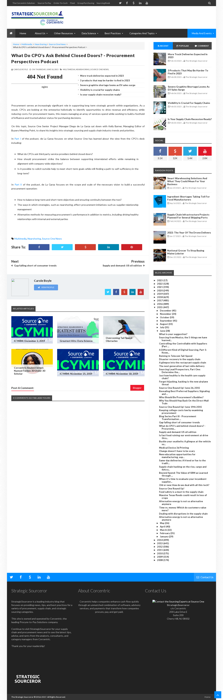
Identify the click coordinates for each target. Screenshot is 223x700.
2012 (160, 546)
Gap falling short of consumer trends (179, 422)
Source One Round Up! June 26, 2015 (179, 387)
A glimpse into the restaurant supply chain (182, 362)
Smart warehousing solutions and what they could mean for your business (187, 181)
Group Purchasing (85, 3)
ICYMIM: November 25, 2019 (76, 373)
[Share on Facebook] (39, 247)
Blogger (137, 387)
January (164, 536)
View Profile (47, 287)
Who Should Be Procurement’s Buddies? (181, 397)
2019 (160, 293)
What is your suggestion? (173, 334)
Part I (17, 138)
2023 (160, 280)
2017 (160, 300)
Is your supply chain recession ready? (100, 94)
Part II (18, 184)
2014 (160, 540)
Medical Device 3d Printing (174, 447)
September (166, 320)
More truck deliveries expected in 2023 (102, 75)
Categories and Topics (142, 33)
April (163, 526)
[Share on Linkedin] (108, 247)
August (164, 324)
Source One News (57, 44)
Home (16, 44)
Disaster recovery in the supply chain (179, 359)
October (165, 317)
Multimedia (26, 44)
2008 (160, 560)
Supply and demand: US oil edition (177, 432)
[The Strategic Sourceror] (37, 17)
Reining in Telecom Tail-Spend (175, 356)
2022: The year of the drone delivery (189, 232)
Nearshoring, (83, 69)
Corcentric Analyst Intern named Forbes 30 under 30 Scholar (29, 370)
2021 (160, 287)
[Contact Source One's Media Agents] (178, 601)
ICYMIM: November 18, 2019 (122, 373)
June (163, 330)
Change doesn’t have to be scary (177, 451)
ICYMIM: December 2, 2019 (29, 340)
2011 (160, 550)
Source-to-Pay (44, 3)
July (162, 327)
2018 (160, 297)
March (163, 529)
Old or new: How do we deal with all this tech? (184, 485)
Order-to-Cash (60, 3)
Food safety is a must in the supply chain (181, 491)
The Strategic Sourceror (22, 697)
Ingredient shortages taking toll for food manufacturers (188, 198)
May (162, 523)
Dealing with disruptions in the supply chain (183, 513)
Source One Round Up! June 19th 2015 (180, 406)
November (166, 313)
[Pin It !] (131, 247)
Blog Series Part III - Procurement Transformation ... (177, 417)
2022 (160, 283)
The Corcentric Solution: (24, 3)
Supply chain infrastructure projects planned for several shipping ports (188, 216)
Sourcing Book (103, 3)
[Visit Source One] (85, 247)
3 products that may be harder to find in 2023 (105, 80)
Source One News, (99, 69)
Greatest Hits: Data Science (76, 340)
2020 (160, 290)
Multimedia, (69, 69)
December (166, 310)
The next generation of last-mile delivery (182, 366)
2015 (160, 307)
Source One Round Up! (171, 488)
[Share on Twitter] (62, 247)
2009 (160, 556)
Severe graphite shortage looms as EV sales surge (107, 85)
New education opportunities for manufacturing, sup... (177, 456)
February (165, 533)
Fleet (72, 3)
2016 (160, 304)
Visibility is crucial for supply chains (100, 89)
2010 (160, 553)
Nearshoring (41, 44)
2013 (160, 543)
